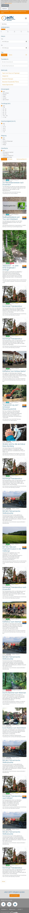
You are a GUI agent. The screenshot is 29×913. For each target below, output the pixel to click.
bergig (4, 144)
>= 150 (4, 117)
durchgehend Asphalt (8, 152)
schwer (4, 98)
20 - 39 (4, 109)
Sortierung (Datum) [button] (21, 159)
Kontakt (20, 909)
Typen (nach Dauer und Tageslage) (10, 73)
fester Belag (6, 154)
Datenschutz (12, 909)
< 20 (4, 107)
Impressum (4, 909)
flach (4, 139)
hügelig (4, 142)
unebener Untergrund (8, 155)
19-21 (4, 128)
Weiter (3, 881)
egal (4, 91)
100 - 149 (5, 115)
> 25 (4, 131)
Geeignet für (5, 76)
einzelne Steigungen (8, 141)
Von (2, 39)
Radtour (4, 55)
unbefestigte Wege (7, 157)
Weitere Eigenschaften (7, 84)
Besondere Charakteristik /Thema (10, 81)
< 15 (4, 125)
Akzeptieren (5, 5)
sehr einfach (6, 93)
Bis (2, 45)
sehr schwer (6, 99)
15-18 (4, 126)
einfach (4, 94)
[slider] (6, 29)
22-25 (4, 130)
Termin (10, 55)
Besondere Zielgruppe (7, 79)
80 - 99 (4, 114)
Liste (4, 159)
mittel (4, 96)
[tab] (14, 73)
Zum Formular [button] (14, 895)
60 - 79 (4, 112)
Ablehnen (4, 8)
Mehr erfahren (8, 3)
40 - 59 (4, 110)
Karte (10, 159)
